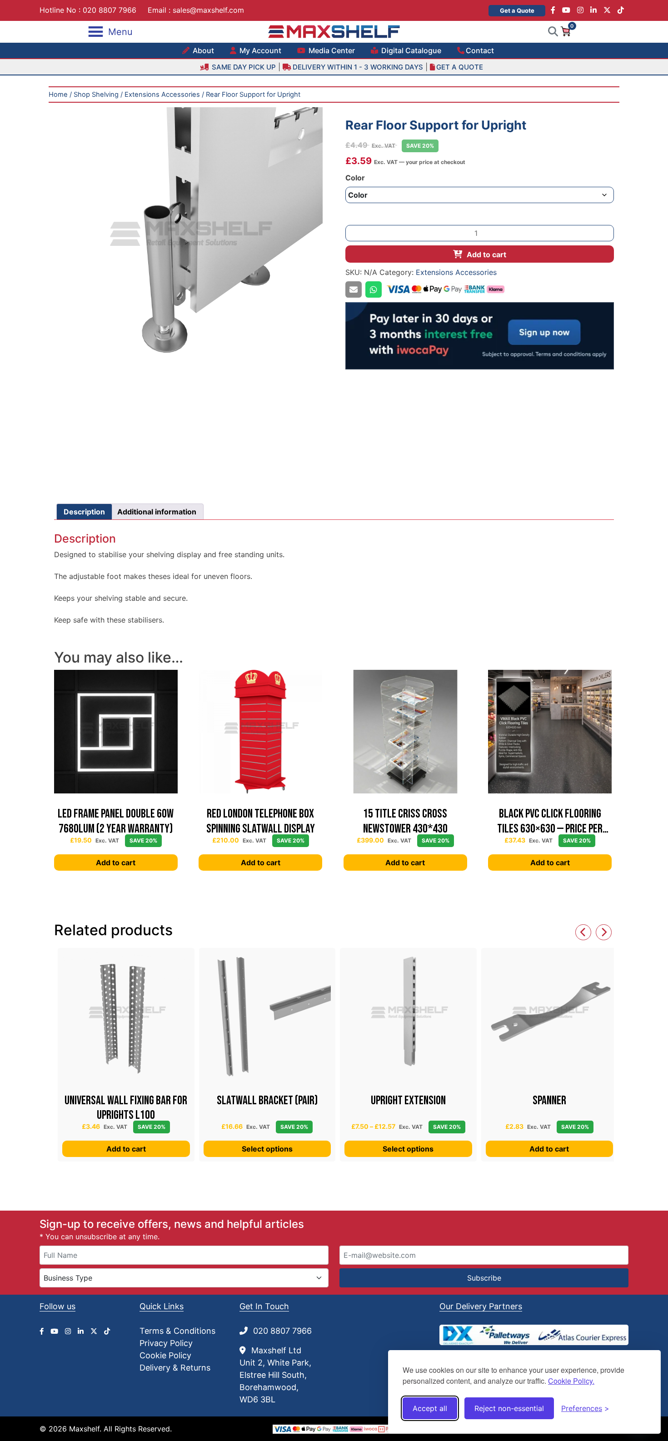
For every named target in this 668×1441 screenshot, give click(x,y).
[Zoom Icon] (188, 241)
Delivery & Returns (175, 1367)
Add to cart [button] (115, 862)
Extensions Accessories (162, 94)
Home (58, 94)
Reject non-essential (509, 1408)
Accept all (430, 1408)
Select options (267, 1148)
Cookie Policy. (571, 1381)
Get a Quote (517, 10)
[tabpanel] (188, 241)
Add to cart (486, 254)
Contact (480, 50)
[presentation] (583, 932)
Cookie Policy (165, 1355)
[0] (565, 31)
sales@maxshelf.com (208, 10)
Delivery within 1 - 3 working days (358, 67)
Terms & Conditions (177, 1331)
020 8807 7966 (109, 10)
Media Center (331, 50)
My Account (259, 50)
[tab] (84, 512)
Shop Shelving (96, 94)
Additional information (156, 511)
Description (84, 511)
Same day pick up (243, 67)
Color (355, 177)
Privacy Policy (166, 1343)
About (202, 50)
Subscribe (484, 1277)
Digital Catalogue (410, 50)
